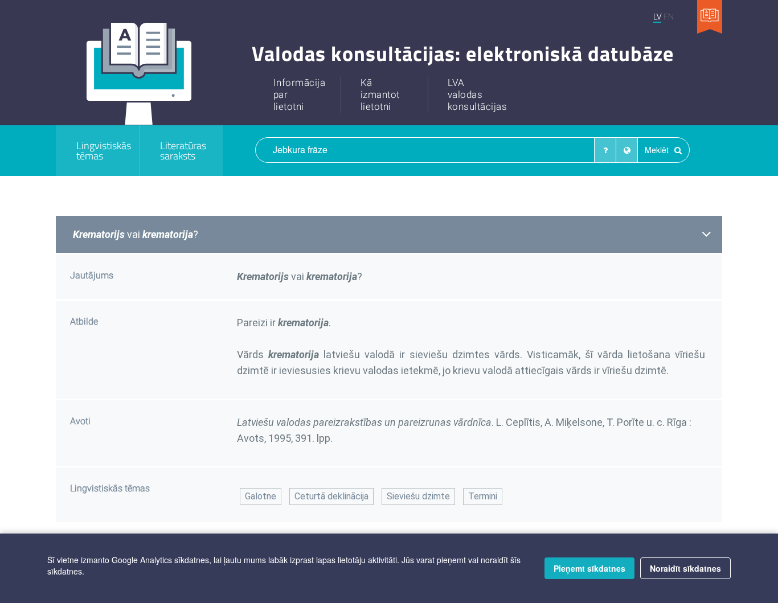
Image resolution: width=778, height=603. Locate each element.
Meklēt (658, 149)
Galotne (260, 496)
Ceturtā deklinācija (331, 496)
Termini (482, 496)
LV (657, 16)
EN (669, 16)
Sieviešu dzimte (418, 496)
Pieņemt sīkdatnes (589, 568)
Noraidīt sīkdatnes (685, 568)
